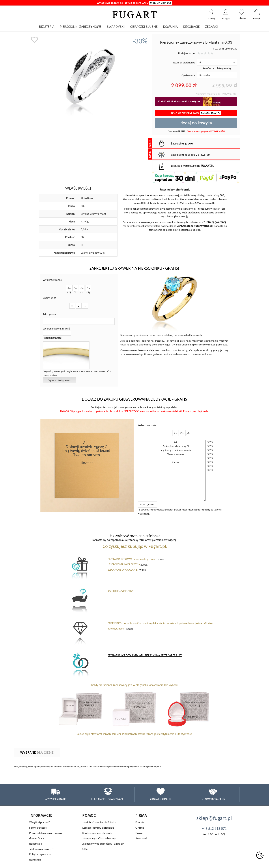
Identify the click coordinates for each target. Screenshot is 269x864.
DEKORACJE (191, 27)
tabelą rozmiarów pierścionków (148, 540)
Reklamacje (35, 843)
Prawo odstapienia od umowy (45, 833)
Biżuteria (46, 27)
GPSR (85, 849)
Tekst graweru (50, 314)
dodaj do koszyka (196, 123)
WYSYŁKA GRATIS (55, 799)
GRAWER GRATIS (160, 799)
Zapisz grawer (147, 504)
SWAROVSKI (116, 27)
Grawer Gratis (36, 838)
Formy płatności (38, 827)
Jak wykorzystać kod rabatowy (99, 838)
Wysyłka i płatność (39, 822)
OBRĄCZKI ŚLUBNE (144, 27)
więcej (161, 559)
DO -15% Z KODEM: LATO (195, 113)
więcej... (173, 540)
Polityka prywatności (40, 854)
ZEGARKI (211, 27)
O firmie (139, 827)
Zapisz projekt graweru (59, 380)
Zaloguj (225, 12)
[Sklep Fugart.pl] (135, 14)
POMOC (89, 815)
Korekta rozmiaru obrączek (97, 833)
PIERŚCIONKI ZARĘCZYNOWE (80, 27)
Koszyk (256, 12)
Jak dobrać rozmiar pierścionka (99, 822)
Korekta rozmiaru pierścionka (98, 827)
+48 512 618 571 (214, 828)
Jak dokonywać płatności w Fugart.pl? (103, 843)
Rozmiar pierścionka (184, 62)
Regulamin (35, 859)
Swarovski (141, 838)
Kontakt (139, 822)
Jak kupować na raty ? (41, 849)
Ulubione (241, 12)
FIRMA (141, 815)
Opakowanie (188, 75)
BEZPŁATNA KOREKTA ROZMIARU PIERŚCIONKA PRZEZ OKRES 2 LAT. (145, 655)
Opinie (139, 833)
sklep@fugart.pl (214, 817)
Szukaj (211, 12)
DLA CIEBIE (37, 752)
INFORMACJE (40, 815)
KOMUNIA (170, 27)
